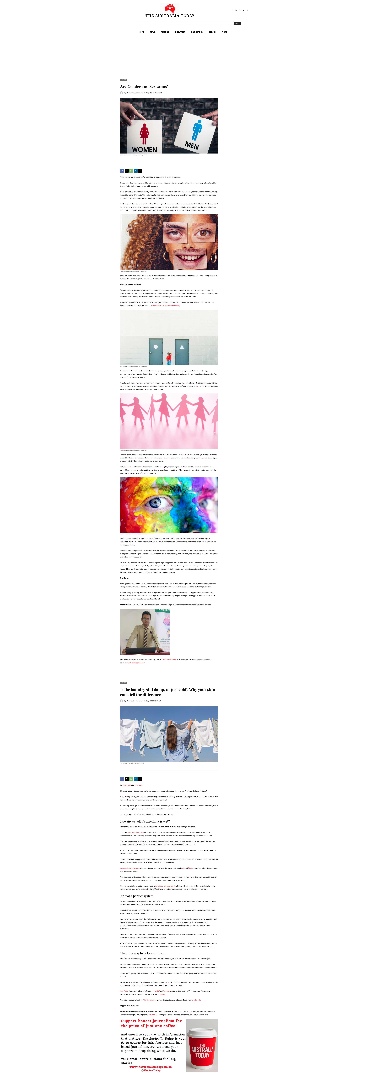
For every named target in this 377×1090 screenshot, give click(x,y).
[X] (243, 10)
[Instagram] (236, 10)
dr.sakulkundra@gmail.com (135, 663)
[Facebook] (232, 10)
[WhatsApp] (131, 171)
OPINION (123, 79)
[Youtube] (247, 10)
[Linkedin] (239, 10)
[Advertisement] (188, 57)
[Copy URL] (140, 171)
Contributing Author (133, 93)
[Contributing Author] (122, 92)
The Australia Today (169, 660)
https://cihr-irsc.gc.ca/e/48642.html (166, 306)
